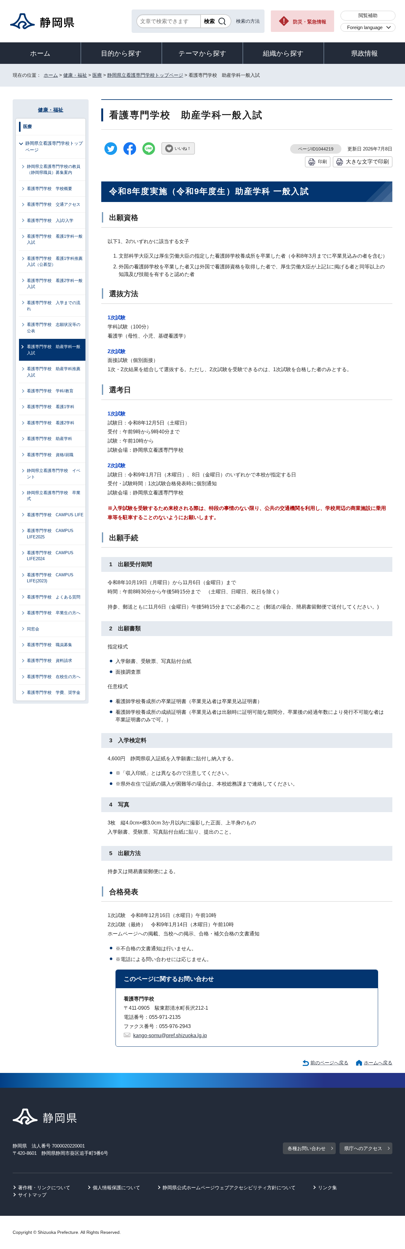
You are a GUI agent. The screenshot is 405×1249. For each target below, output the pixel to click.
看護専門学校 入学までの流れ (53, 305)
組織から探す (283, 53)
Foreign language (365, 27)
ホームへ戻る (378, 1062)
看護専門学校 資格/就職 (50, 454)
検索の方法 (248, 21)
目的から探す (121, 53)
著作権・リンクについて (44, 1187)
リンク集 (327, 1187)
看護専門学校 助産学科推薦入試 (53, 371)
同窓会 (33, 629)
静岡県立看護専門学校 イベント (53, 473)
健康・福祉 (75, 75)
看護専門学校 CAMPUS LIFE (55, 514)
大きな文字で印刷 (367, 161)
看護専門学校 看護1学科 (50, 406)
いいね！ (183, 148)
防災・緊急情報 (309, 21)
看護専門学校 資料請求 (49, 660)
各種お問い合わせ (307, 1148)
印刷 (322, 161)
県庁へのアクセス (363, 1148)
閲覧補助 (367, 15)
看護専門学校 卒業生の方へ (53, 612)
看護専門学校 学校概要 (49, 188)
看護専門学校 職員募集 (49, 644)
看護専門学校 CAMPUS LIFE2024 (50, 555)
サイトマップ (32, 1194)
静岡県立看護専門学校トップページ (145, 75)
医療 (97, 75)
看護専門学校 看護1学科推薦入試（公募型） (55, 261)
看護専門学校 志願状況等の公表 (53, 327)
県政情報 (364, 53)
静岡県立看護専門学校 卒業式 (53, 495)
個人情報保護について (116, 1187)
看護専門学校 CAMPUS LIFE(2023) (50, 577)
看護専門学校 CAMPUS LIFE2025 (50, 533)
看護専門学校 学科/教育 (50, 391)
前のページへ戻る (329, 1062)
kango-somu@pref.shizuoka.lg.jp (170, 1035)
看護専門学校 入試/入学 (50, 220)
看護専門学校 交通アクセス (53, 204)
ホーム (40, 53)
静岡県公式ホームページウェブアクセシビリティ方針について (229, 1187)
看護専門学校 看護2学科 (50, 422)
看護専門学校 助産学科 (49, 438)
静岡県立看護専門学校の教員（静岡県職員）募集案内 (53, 169)
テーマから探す (202, 53)
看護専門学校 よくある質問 (53, 597)
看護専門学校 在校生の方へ (53, 676)
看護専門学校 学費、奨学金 (53, 692)
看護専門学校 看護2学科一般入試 (55, 283)
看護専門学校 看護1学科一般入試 (55, 239)
